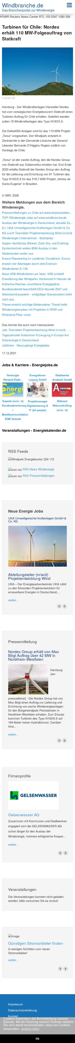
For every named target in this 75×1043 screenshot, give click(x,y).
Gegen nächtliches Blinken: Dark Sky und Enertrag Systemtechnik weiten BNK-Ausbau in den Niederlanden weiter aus (35, 248)
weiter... (13, 600)
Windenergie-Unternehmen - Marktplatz (27, 238)
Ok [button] (37, 1038)
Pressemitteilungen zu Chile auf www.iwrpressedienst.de (37, 212)
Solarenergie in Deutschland (20, 340)
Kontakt (13, 1016)
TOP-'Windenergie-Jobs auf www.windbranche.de (34, 217)
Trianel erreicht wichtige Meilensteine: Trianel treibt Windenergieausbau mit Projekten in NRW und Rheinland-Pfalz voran (34, 309)
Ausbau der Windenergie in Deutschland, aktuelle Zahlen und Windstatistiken (37, 223)
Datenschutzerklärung (22, 1010)
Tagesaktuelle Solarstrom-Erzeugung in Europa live (35, 335)
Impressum (15, 1004)
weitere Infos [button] (30, 1029)
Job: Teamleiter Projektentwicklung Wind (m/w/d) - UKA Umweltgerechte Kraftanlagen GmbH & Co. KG (37, 330)
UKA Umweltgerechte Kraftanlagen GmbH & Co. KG (37, 519)
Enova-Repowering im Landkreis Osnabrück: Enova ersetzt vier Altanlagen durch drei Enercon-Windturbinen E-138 (36, 263)
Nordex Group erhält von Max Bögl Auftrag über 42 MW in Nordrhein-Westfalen (33, 655)
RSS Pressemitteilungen (39, 475)
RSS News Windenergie (38, 469)
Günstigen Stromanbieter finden (35, 943)
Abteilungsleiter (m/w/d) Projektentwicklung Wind (29, 576)
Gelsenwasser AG (23, 814)
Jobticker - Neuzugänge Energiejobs (25, 345)
